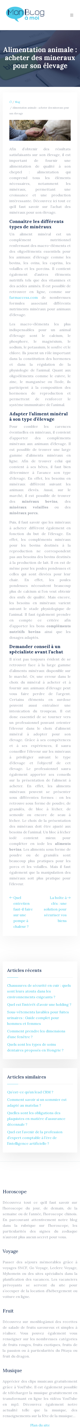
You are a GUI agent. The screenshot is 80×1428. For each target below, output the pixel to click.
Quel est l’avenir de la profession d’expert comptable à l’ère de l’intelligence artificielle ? (34, 1138)
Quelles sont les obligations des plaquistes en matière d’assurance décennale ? (36, 1119)
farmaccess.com (23, 297)
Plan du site (40, 1425)
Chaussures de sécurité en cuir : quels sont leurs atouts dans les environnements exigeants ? (39, 991)
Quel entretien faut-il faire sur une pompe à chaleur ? (23, 912)
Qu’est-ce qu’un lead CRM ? (30, 1092)
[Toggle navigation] (72, 15)
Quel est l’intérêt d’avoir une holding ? (39, 1004)
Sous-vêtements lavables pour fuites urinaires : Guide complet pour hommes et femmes (38, 1018)
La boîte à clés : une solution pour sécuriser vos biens (55, 909)
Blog (17, 102)
